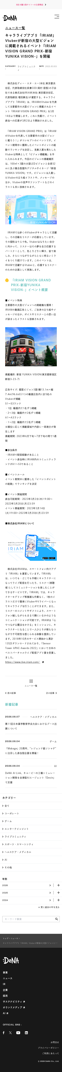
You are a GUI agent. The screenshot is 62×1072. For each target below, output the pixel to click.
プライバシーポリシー (48, 1048)
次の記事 (50, 693)
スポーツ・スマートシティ (19, 844)
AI (6, 860)
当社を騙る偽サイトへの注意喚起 (29, 5)
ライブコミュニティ (15, 836)
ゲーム (8, 821)
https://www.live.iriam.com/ (22, 662)
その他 (8, 867)
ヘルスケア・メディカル (18, 852)
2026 (5, 885)
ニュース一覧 (15, 28)
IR (4, 984)
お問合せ (55, 1042)
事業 (5, 972)
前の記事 (11, 693)
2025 (5, 893)
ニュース (8, 978)
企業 (5, 990)
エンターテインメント (17, 829)
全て (7, 806)
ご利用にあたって (50, 1053)
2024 (5, 900)
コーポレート (12, 813)
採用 (5, 996)
